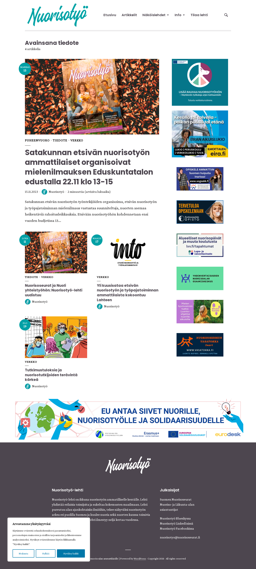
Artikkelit (129, 15)
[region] (48, 539)
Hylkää (45, 553)
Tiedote (60, 140)
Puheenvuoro (37, 140)
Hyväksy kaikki (71, 553)
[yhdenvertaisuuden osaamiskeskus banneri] (200, 278)
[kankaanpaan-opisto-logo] (200, 211)
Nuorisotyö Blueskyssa (175, 518)
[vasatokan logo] (200, 344)
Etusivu (109, 15)
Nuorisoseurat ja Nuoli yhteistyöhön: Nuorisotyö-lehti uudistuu (53, 290)
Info (178, 15)
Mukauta (23, 553)
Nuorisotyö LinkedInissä (176, 523)
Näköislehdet (153, 15)
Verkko (76, 140)
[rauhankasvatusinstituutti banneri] (200, 82)
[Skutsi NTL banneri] (200, 311)
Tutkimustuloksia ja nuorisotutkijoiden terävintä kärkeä (51, 375)
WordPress (140, 558)
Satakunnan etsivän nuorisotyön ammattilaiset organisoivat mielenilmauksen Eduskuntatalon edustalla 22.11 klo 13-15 (89, 167)
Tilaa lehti (199, 15)
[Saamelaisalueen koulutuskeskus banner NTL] (200, 178)
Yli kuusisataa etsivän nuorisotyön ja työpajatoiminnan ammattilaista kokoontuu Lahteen (127, 293)
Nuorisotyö (56, 192)
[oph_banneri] (128, 419)
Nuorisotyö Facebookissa (177, 528)
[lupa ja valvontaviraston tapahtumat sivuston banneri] (200, 245)
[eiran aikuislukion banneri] (200, 133)
